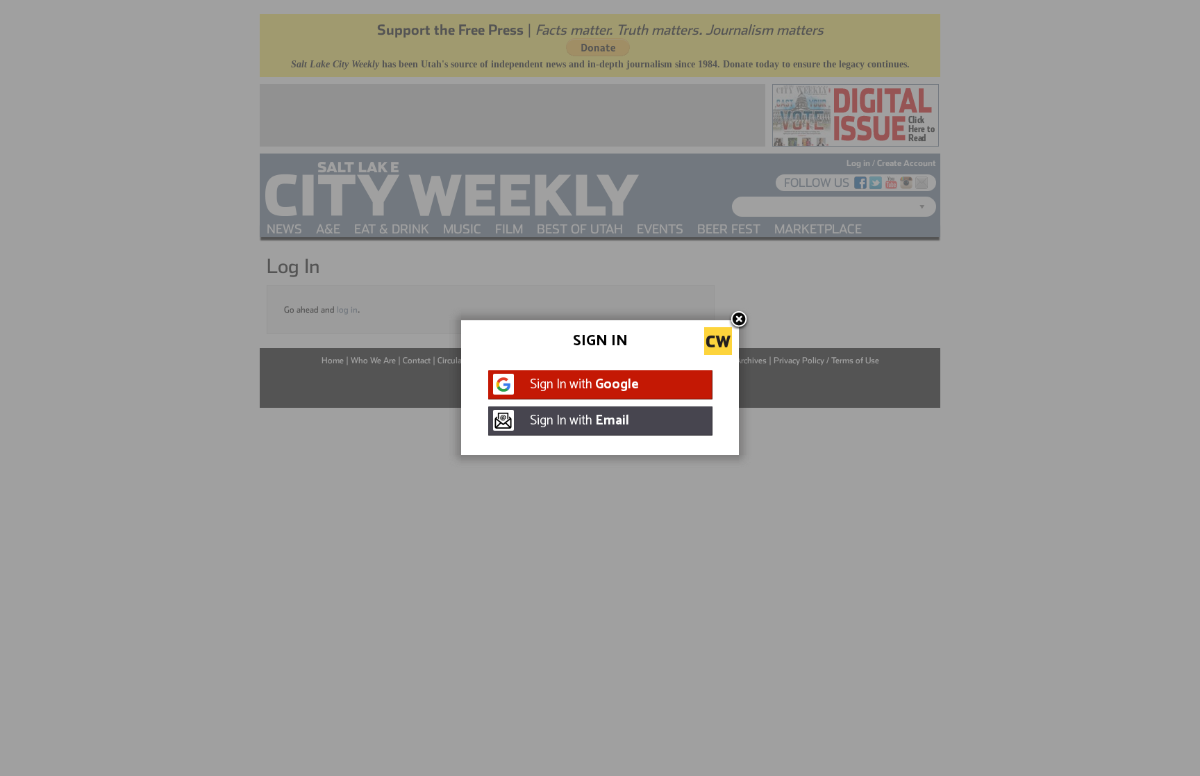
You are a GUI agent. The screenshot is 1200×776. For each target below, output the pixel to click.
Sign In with (584, 384)
